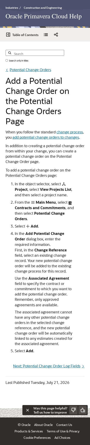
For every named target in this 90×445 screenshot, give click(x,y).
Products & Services (29, 431)
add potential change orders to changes (45, 137)
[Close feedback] (27, 410)
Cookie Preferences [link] (37, 437)
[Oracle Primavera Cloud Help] (46, 35)
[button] (56, 35)
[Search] (10, 50)
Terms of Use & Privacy (63, 431)
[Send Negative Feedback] (73, 410)
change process (70, 132)
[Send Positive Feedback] (82, 410)
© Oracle (24, 425)
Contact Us (64, 425)
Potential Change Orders (30, 69)
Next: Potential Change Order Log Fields (46, 365)
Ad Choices (62, 437)
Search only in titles (18, 60)
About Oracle (43, 425)
